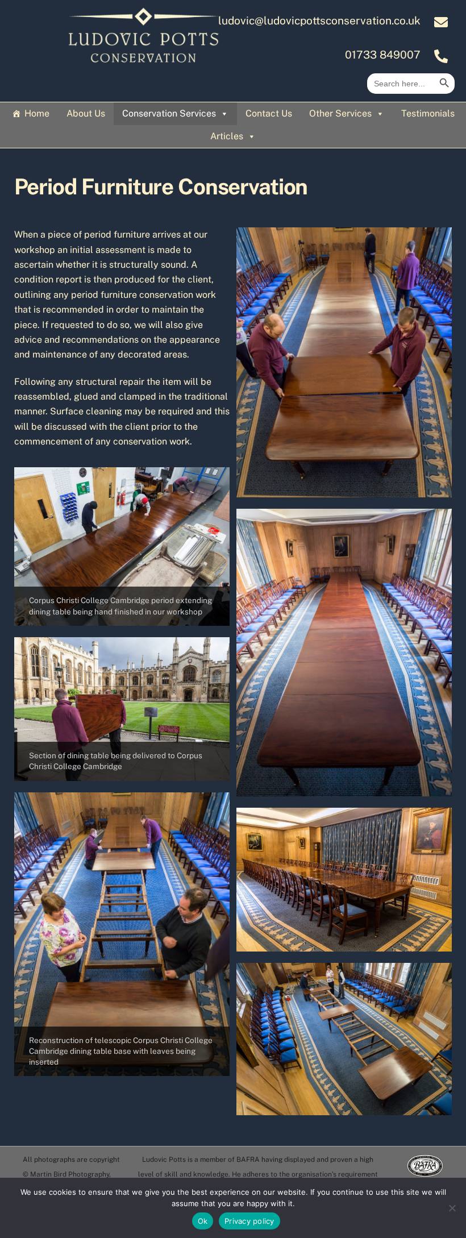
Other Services (340, 113)
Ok (203, 1220)
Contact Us (269, 113)
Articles (226, 136)
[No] (451, 1208)
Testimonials (428, 113)
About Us (85, 113)
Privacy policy (249, 1220)
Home (36, 113)
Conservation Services (169, 113)
